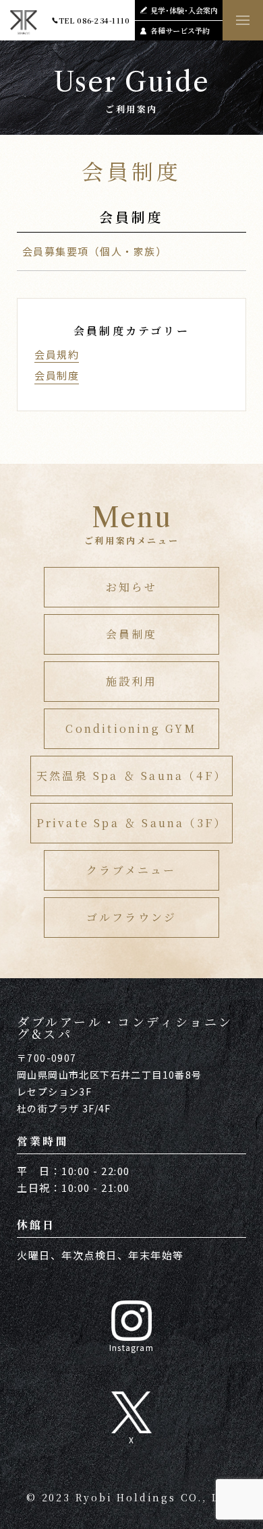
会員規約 (56, 354)
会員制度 (56, 375)
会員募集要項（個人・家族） (94, 251)
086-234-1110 (103, 20)
